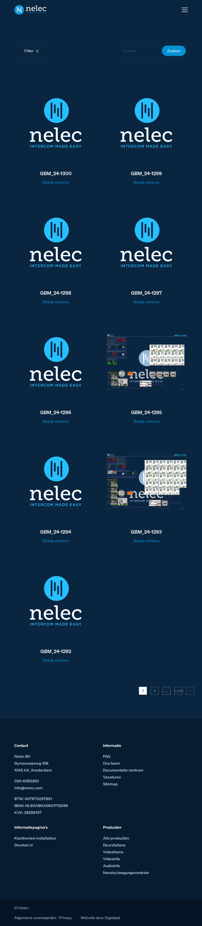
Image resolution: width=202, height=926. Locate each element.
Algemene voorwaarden (35, 917)
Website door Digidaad (100, 917)
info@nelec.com (28, 787)
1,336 (178, 690)
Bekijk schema (55, 182)
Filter (29, 50)
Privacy (65, 917)
